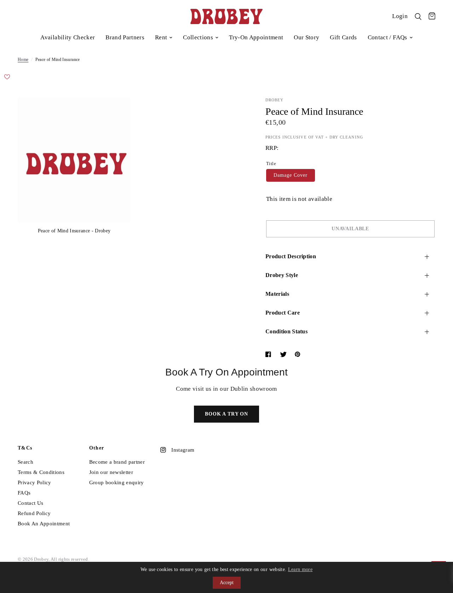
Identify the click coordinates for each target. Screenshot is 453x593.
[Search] (418, 16)
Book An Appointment (44, 523)
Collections (198, 37)
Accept (227, 582)
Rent (161, 37)
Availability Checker (67, 37)
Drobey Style (281, 275)
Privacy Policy (34, 482)
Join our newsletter (111, 472)
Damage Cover (291, 175)
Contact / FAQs (387, 37)
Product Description (290, 256)
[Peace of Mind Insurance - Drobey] (115, 112)
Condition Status (286, 331)
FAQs (24, 493)
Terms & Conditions (41, 472)
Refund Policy (34, 513)
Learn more (300, 569)
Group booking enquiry (116, 482)
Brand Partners (124, 37)
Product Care (282, 313)
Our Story (306, 37)
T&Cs (25, 448)
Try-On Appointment (256, 37)
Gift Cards (343, 37)
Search (25, 462)
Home (23, 59)
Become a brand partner (117, 462)
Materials (277, 294)
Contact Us (30, 503)
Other (96, 448)
